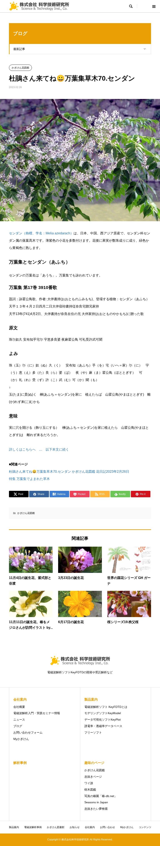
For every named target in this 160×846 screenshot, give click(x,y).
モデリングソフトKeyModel (102, 713)
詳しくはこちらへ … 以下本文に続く (39, 449)
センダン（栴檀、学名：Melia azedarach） (41, 233)
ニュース (19, 719)
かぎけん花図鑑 (20, 67)
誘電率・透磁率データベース (103, 726)
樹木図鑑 (90, 789)
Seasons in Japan (96, 802)
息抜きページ (93, 776)
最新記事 (19, 49)
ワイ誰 (88, 783)
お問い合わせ (107, 827)
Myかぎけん (21, 739)
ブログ (17, 726)
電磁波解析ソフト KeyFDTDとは (105, 707)
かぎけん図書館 (55, 827)
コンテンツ (145, 827)
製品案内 (14, 827)
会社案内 (90, 827)
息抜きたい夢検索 (96, 808)
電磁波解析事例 (33, 827)
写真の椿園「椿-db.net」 (100, 796)
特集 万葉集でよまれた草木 (29, 479)
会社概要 (19, 707)
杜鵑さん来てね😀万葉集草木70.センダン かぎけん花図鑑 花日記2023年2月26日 (69, 471)
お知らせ (75, 827)
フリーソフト (93, 732)
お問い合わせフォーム (27, 732)
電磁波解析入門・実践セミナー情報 (36, 713)
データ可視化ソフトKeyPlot (102, 719)
